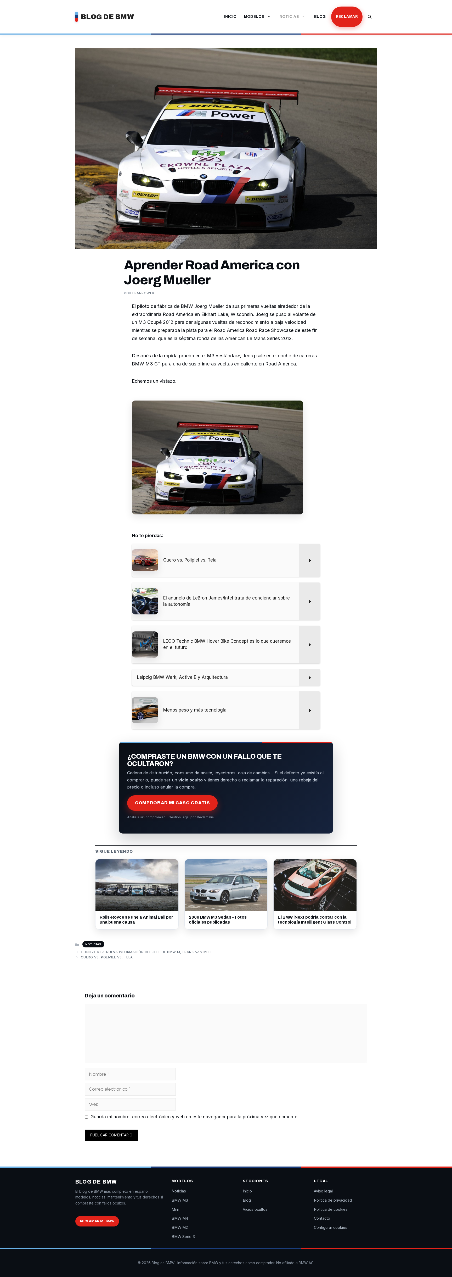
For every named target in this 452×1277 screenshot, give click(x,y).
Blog (320, 17)
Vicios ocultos (255, 1209)
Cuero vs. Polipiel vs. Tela (107, 957)
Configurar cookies (330, 1227)
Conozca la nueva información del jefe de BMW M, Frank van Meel (146, 952)
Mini (175, 1209)
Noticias (289, 17)
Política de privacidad (333, 1200)
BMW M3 (180, 1200)
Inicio (230, 17)
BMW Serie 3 (183, 1236)
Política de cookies (331, 1209)
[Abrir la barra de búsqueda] (370, 17)
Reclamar (347, 17)
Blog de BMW (107, 16)
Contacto (322, 1218)
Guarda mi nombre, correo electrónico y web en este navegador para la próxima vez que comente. (194, 1116)
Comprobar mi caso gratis (172, 802)
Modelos (254, 17)
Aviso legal (323, 1191)
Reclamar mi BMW (97, 1221)
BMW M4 (180, 1218)
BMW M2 (180, 1227)
